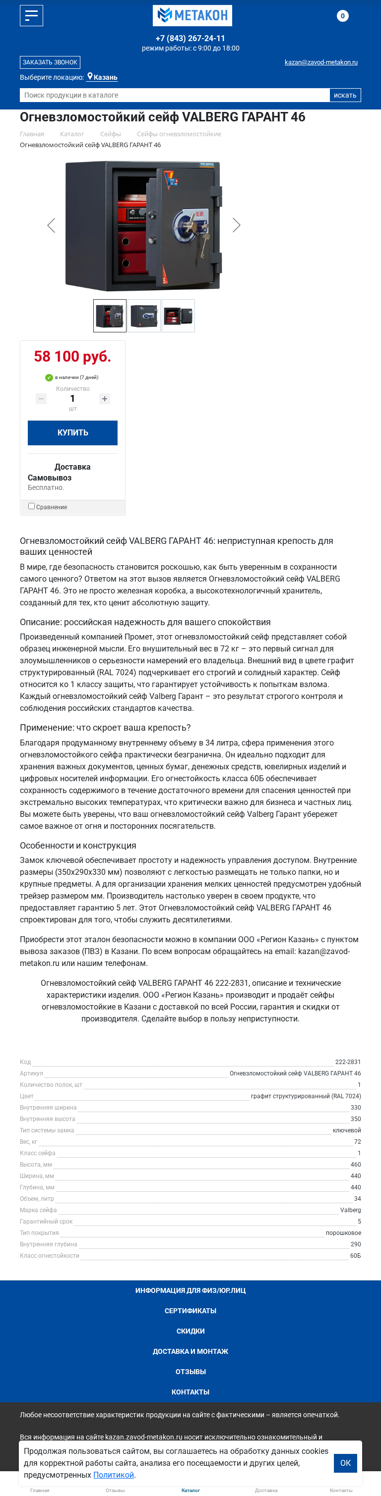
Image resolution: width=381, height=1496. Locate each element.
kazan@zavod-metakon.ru (321, 62)
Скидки (191, 1331)
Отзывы (191, 1372)
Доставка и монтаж (190, 1351)
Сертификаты (190, 1311)
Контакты (190, 1392)
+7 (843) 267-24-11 (190, 38)
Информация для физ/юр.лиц (190, 1290)
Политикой (113, 1475)
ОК (345, 1463)
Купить (73, 432)
